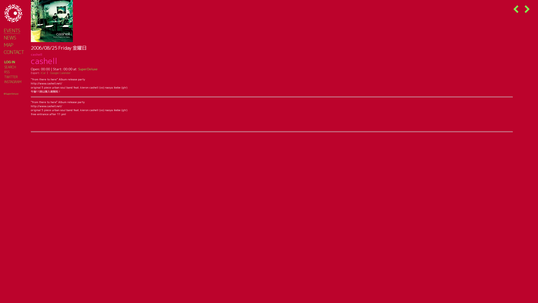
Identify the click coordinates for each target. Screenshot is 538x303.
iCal (43, 73)
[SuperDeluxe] (16, 13)
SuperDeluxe (88, 69)
